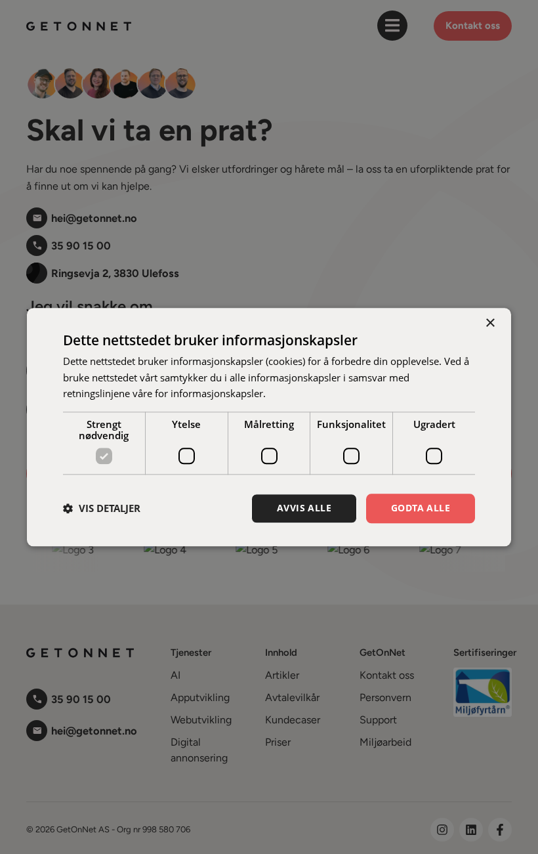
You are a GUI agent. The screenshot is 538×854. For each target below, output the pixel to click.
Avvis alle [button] (304, 508)
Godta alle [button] (420, 508)
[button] (101, 509)
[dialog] (269, 427)
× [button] (490, 323)
